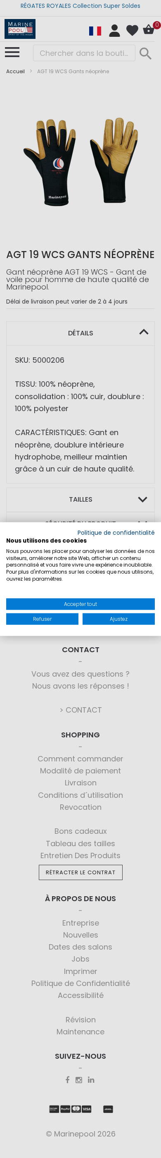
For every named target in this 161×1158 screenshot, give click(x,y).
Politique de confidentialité (116, 533)
